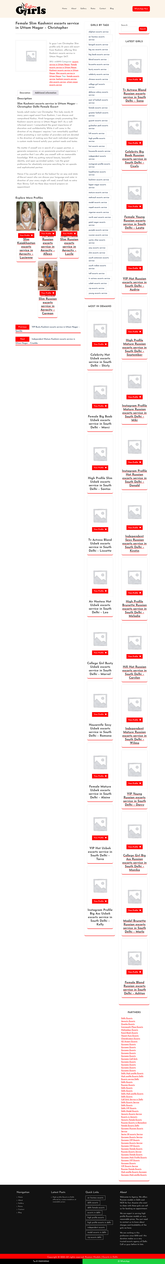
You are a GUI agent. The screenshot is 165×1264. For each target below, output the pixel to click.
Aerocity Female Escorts (131, 1120)
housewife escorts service (99, 151)
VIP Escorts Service (129, 1166)
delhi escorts (92, 1203)
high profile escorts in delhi (99, 1223)
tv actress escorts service (99, 278)
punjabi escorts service (98, 230)
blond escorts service (98, 60)
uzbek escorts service (98, 283)
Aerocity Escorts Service (131, 1114)
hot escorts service (97, 146)
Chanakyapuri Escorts (130, 1039)
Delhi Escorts (127, 1018)
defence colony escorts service (98, 93)
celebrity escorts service (99, 74)
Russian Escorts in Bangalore (134, 1123)
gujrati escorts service (98, 121)
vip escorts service (96, 288)
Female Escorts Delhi (130, 1126)
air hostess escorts (95, 1198)
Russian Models (92, 1257)
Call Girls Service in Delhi (132, 1100)
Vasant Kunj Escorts (130, 1036)
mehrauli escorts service (99, 198)
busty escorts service (97, 69)
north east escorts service (100, 217)
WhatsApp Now (141, 9)
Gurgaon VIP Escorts (130, 1140)
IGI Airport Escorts (129, 1042)
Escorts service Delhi (130, 1079)
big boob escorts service (99, 55)
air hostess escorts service (97, 38)
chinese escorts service (98, 79)
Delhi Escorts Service (130, 1102)
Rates (93, 9)
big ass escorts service (98, 50)
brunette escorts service (99, 64)
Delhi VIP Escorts (128, 1108)
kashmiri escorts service (66, 79)
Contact (103, 9)
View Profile (25, 235)
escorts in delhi (93, 1213)
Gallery (83, 9)
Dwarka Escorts (128, 1024)
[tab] (25, 92)
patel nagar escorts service (97, 223)
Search (124, 25)
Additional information (45, 93)
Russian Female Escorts (131, 1169)
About (73, 9)
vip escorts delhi (94, 1237)
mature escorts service (98, 193)
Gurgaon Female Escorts (131, 1149)
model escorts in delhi (96, 1232)
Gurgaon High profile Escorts (134, 1175)
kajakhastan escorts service (97, 173)
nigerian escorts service (99, 212)
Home (64, 9)
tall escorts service (96, 273)
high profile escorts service (97, 139)
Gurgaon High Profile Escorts (134, 1158)
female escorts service (98, 108)
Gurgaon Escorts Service (131, 1137)
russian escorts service (98, 235)
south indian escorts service (97, 267)
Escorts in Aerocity (129, 1117)
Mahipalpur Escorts (129, 1030)
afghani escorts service (98, 32)
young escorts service (98, 293)
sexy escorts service (97, 248)
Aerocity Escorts (128, 1021)
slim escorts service (57, 82)
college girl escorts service (97, 85)
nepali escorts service (98, 207)
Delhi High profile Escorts (132, 1073)
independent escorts (96, 1227)
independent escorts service (97, 157)
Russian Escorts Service (131, 1152)
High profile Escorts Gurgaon (134, 1172)
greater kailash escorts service (98, 114)
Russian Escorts (128, 1085)
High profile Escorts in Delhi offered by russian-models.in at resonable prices (64, 1199)
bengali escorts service (98, 45)
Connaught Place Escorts (132, 1027)
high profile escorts (95, 1218)
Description (25, 93)
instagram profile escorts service (99, 165)
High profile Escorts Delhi (132, 1076)
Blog (112, 9)
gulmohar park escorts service (98, 127)
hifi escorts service (96, 133)
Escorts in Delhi (110, 1257)
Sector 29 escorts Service (132, 1134)
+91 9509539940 (42, 1261)
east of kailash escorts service (98, 101)
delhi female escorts (96, 1208)
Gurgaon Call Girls (129, 1059)
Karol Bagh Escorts (129, 1033)
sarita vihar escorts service (97, 241)
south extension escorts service (99, 259)
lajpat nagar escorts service (97, 186)
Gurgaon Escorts (128, 1044)
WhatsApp (124, 1261)
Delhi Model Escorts (130, 1111)
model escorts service (98, 202)
